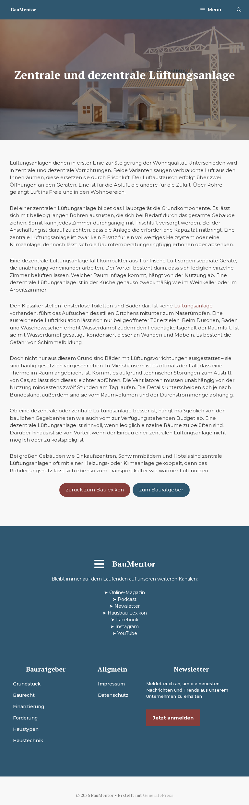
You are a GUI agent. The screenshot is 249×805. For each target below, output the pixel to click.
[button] (239, 9)
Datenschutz (113, 695)
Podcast (127, 599)
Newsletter (127, 606)
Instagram (127, 626)
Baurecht (24, 695)
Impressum (111, 684)
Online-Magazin (127, 592)
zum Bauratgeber (161, 490)
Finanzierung (28, 706)
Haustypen (26, 729)
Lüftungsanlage (193, 306)
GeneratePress (158, 795)
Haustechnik (28, 740)
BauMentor (23, 9)
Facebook (127, 620)
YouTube (127, 633)
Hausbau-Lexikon (127, 613)
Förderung (25, 718)
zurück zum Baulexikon (95, 490)
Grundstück (27, 684)
